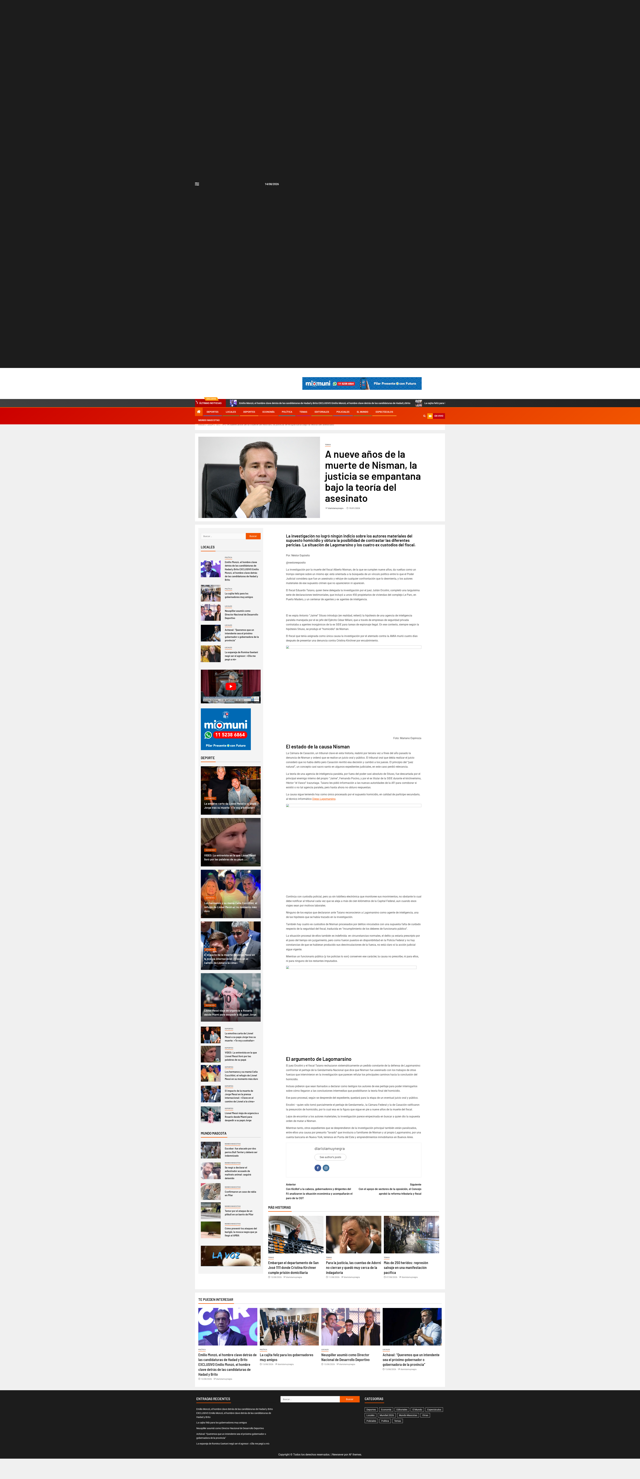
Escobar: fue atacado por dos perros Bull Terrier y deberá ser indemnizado (241, 1152)
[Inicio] (199, 412)
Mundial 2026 (387, 1415)
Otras (425, 1415)
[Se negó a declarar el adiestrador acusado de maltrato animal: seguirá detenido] (211, 1170)
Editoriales (322, 412)
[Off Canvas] (197, 184)
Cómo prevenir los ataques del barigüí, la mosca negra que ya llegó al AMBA (241, 1232)
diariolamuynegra (336, 508)
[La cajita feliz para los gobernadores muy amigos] (211, 593)
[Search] (424, 416)
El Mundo (362, 412)
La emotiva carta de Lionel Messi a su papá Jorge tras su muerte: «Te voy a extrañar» (240, 1037)
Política (287, 412)
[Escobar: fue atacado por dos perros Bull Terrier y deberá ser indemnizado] (211, 1150)
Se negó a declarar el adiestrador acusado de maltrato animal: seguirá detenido (238, 1173)
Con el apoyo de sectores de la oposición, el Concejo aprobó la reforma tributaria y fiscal (390, 1189)
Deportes (212, 412)
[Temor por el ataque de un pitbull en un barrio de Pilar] (211, 1210)
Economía (268, 412)
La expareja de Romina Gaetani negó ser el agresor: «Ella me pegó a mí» (241, 655)
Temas (303, 412)
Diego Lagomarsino (324, 798)
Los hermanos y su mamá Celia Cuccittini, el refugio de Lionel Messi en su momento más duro (230, 907)
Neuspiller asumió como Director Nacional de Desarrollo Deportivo (241, 614)
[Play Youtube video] (231, 686)
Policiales (343, 412)
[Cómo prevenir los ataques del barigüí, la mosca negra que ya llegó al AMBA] (211, 1230)
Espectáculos (384, 412)
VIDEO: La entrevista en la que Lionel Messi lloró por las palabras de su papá (241, 1056)
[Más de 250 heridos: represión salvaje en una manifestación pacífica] (411, 1234)
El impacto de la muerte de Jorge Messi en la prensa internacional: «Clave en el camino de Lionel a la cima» (229, 959)
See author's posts (330, 1157)
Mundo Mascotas (209, 420)
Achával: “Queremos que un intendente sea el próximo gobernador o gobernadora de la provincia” (242, 635)
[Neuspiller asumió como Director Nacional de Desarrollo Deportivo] (211, 612)
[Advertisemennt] (362, 383)
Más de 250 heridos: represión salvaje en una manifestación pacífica (406, 1267)
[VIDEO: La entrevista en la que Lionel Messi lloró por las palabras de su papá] (231, 842)
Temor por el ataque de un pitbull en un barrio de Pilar (239, 1212)
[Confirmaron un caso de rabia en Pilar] (211, 1191)
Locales (231, 412)
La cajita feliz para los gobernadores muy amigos (239, 595)
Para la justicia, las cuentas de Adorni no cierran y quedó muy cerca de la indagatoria (353, 1267)
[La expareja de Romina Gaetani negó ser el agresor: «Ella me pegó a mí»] (211, 653)
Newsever (338, 1454)
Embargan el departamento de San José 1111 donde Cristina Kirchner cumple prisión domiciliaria (293, 1267)
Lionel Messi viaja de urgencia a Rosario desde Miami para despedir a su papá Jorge (242, 1116)
